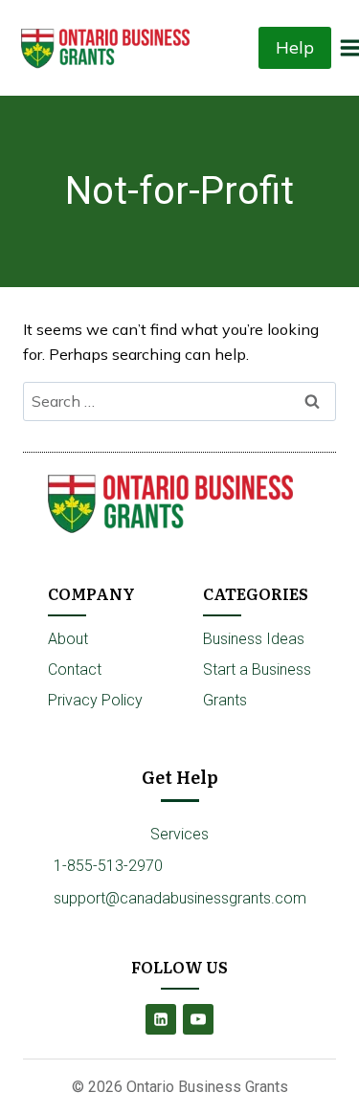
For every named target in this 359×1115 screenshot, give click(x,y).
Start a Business (257, 669)
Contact (74, 669)
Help (295, 47)
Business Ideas (253, 639)
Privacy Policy (95, 700)
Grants (225, 700)
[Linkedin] (161, 1019)
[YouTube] (198, 1019)
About (68, 639)
